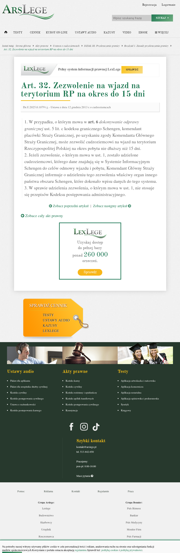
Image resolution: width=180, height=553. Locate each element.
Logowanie (168, 5)
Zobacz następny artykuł (110, 205)
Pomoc (21, 491)
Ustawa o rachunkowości (23, 404)
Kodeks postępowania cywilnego (27, 398)
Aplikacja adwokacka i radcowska (138, 380)
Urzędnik (46, 529)
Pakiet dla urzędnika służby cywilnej (28, 386)
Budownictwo (46, 515)
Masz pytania (83, 476)
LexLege (51, 330)
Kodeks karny (73, 380)
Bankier (134, 515)
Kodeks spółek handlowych (80, 398)
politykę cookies (109, 550)
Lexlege (46, 508)
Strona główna (23, 45)
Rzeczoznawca (46, 536)
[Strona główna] (5, 33)
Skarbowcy (46, 522)
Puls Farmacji (134, 536)
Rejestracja (149, 5)
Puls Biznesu (134, 508)
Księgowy (126, 410)
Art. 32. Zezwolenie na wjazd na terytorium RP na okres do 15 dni (38, 49)
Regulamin (103, 491)
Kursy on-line (56, 32)
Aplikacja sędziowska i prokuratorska (140, 398)
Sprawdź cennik (48, 305)
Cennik (35, 32)
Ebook (143, 32)
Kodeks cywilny (18, 392)
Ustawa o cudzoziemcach (66, 45)
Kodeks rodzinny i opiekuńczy (81, 392)
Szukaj (162, 17)
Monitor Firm (134, 529)
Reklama (48, 491)
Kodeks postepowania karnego (25, 410)
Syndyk (125, 404)
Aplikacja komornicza (132, 386)
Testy (17, 32)
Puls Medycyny (134, 522)
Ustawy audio (85, 32)
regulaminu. (80, 550)
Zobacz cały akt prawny (43, 215)
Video (126, 32)
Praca (130, 491)
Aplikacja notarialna (131, 392)
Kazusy (109, 32)
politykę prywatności (131, 550)
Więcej (162, 32)
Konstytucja (72, 410)
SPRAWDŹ (132, 69)
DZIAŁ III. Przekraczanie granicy (102, 45)
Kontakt (76, 491)
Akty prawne (41, 45)
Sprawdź (90, 272)
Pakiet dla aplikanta (20, 380)
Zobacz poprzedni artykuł (70, 205)
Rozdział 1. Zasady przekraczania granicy (146, 45)
